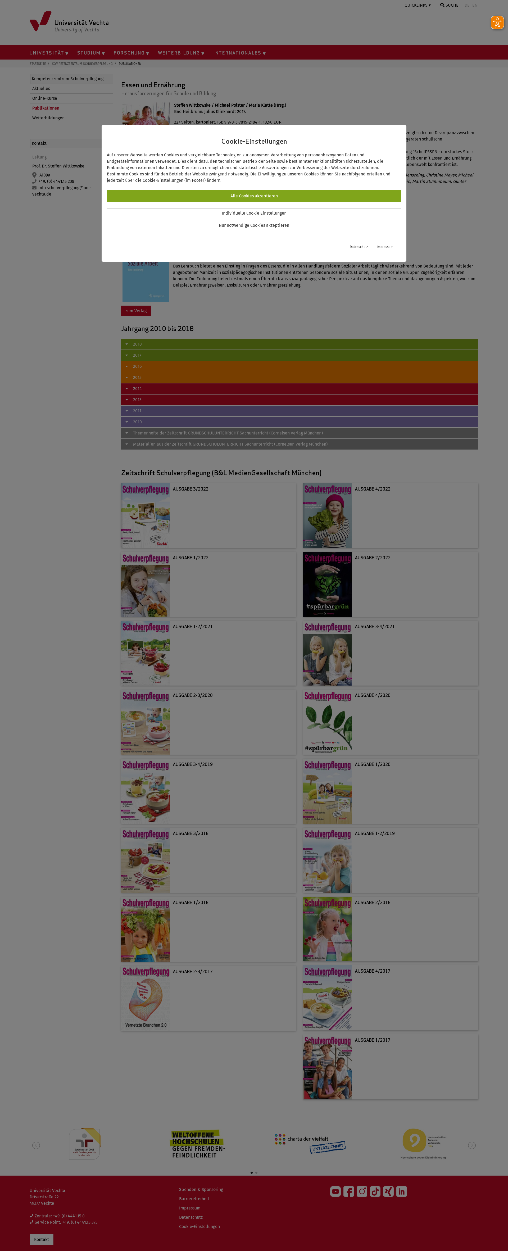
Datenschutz (359, 247)
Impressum (385, 247)
